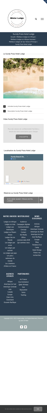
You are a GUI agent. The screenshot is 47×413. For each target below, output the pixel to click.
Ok (38, 409)
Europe (37, 239)
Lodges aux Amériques (10, 228)
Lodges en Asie (10, 224)
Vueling (23, 295)
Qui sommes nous (23, 243)
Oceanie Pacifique (10, 302)
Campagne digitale (23, 224)
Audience (23, 222)
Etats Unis (10, 297)
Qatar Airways (23, 284)
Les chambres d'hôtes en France (10, 264)
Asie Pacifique (37, 237)
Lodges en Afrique (10, 222)
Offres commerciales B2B (23, 238)
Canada (10, 292)
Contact (23, 232)
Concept (23, 230)
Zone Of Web (24, 321)
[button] (5, 78)
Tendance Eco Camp (37, 246)
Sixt (23, 287)
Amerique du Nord (37, 232)
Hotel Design (37, 250)
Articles (37, 224)
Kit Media (23, 235)
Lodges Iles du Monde (10, 238)
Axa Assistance (23, 282)
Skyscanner (23, 290)
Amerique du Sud (37, 234)
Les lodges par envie (10, 244)
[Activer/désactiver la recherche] (36, 19)
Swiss (23, 292)
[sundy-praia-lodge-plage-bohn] (23, 59)
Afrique (37, 226)
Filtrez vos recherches (37, 254)
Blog (37, 242)
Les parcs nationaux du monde (10, 258)
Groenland (10, 300)
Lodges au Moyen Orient (10, 233)
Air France (23, 279)
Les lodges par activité (10, 249)
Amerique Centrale (37, 229)
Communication (23, 227)
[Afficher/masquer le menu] (42, 19)
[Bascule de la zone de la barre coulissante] (45, 2)
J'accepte (23, 137)
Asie (10, 289)
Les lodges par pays (10, 253)
